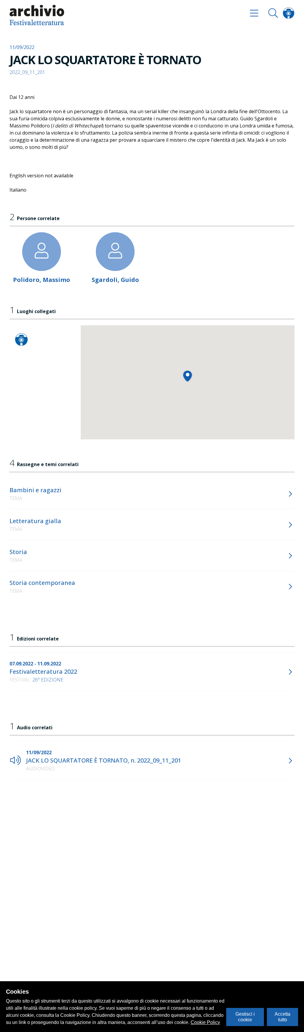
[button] (187, 376)
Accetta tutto (282, 1017)
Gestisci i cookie (245, 1017)
